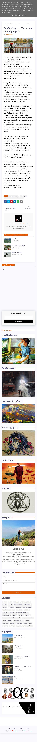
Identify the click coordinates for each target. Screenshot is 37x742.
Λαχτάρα (5, 612)
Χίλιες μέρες (18, 646)
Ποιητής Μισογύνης (7, 620)
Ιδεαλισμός (23, 196)
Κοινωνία (7, 198)
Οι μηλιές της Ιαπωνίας (22, 656)
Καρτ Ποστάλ (11, 610)
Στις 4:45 (14, 238)
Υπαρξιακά (5, 626)
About (15, 728)
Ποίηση (31, 618)
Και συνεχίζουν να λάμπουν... (19, 245)
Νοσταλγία (21, 615)
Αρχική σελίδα (7, 23)
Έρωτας (4, 602)
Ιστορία (4, 610)
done (12, 23)
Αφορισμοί (16, 602)
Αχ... (15, 677)
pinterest (27, 728)
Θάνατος (5, 607)
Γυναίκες (4, 604)
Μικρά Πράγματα (7, 615)
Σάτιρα (12, 623)
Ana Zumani (9, 34)
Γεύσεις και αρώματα (25, 602)
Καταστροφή (20, 610)
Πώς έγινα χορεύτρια (17, 252)
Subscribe (18, 321)
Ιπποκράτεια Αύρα (27, 607)
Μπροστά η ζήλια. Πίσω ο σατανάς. (22, 668)
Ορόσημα (5, 618)
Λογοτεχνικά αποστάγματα (22, 612)
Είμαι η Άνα (18, 636)
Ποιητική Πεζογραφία (18, 620)
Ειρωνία (10, 604)
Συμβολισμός (19, 623)
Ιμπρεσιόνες (18, 607)
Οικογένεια (28, 615)
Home (10, 728)
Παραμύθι (18, 618)
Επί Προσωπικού (13, 196)
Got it (24, 15)
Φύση (18, 626)
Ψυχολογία (29, 626)
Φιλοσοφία (15, 198)
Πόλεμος (27, 620)
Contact (21, 728)
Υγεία (30, 623)
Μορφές (14, 615)
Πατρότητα (25, 618)
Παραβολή (11, 618)
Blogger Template (28, 731)
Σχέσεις (25, 623)
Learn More (16, 15)
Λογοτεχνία (11, 612)
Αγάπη (9, 602)
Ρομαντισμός (5, 623)
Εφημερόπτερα (27, 604)
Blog (15, 731)
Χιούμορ (23, 626)
